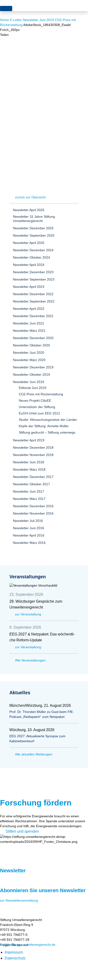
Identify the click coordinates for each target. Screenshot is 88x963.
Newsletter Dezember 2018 (33, 447)
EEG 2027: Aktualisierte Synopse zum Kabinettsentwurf (37, 738)
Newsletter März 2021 (29, 330)
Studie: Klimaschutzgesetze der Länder (48, 420)
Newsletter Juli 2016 (28, 521)
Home (4, 20)
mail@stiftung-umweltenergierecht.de (27, 944)
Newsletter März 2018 (29, 469)
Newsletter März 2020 (29, 360)
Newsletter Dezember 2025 (33, 228)
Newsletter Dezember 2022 (33, 294)
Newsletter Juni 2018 (28, 462)
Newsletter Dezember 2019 (33, 367)
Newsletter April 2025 (28, 243)
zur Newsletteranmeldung (19, 900)
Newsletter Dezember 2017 (33, 477)
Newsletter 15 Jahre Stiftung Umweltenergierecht (34, 219)
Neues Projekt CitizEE (35, 400)
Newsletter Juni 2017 (28, 491)
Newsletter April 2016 (28, 535)
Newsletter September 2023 (33, 279)
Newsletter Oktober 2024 (31, 257)
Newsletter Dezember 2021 (33, 316)
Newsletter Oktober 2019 (31, 374)
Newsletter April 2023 (28, 287)
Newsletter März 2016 (29, 543)
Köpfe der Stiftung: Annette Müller (44, 426)
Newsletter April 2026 (28, 210)
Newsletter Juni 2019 (38, 20)
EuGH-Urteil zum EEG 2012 (39, 413)
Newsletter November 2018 (33, 455)
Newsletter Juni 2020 (28, 352)
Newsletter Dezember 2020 (33, 338)
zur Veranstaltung (28, 614)
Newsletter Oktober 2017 (31, 484)
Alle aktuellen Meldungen (33, 754)
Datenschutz (15, 958)
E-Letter (16, 20)
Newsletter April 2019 (28, 440)
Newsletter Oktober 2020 (31, 345)
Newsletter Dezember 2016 (33, 506)
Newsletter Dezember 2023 (33, 272)
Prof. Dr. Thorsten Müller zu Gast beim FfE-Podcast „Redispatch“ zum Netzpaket (41, 714)
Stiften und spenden (22, 831)
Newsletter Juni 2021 (28, 323)
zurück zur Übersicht (30, 197)
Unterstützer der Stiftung (37, 407)
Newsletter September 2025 (33, 235)
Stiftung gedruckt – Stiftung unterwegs (47, 432)
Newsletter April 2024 (28, 265)
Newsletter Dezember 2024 (33, 250)
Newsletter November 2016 (33, 513)
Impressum (14, 952)
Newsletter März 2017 (29, 499)
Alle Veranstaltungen (30, 660)
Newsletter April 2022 (28, 309)
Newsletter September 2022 (33, 301)
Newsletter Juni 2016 (28, 528)
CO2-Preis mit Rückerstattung (41, 394)
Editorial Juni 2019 (32, 388)
